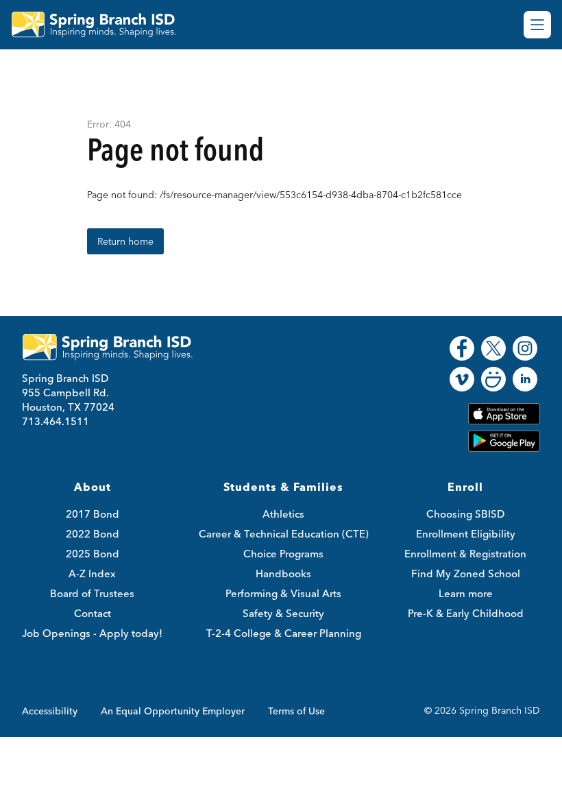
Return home (125, 241)
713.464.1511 (55, 421)
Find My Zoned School (465, 573)
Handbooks (283, 573)
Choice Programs (283, 553)
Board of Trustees (92, 593)
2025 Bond (92, 553)
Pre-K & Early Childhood (466, 613)
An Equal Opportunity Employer (173, 711)
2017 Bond (92, 513)
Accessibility (49, 711)
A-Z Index (92, 573)
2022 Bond (92, 533)
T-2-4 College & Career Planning (283, 633)
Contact (92, 613)
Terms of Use (296, 711)
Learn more (466, 593)
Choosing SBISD (465, 513)
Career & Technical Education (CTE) (284, 533)
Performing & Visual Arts (283, 593)
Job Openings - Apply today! (92, 633)
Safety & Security (283, 613)
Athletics (283, 513)
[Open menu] (537, 24)
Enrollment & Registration (465, 553)
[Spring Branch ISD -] (102, 24)
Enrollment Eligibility (465, 533)
